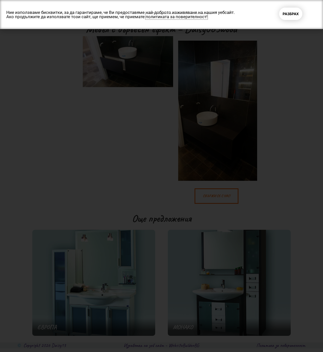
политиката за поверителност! (176, 16)
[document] (161, 176)
